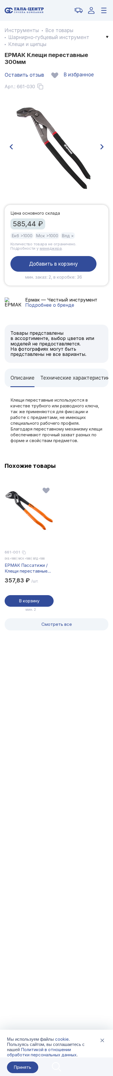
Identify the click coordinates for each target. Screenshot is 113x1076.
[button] (11, 147)
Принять (22, 1067)
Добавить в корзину (53, 264)
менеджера (51, 248)
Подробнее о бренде (49, 305)
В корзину (29, 601)
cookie (62, 1039)
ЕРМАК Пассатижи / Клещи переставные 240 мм (26, 568)
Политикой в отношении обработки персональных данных (41, 1052)
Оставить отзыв (24, 75)
